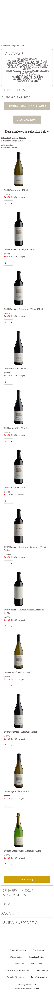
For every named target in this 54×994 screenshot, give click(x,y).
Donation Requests (15, 977)
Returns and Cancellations (17, 970)
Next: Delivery (27, 879)
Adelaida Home (27, 21)
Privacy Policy (16, 956)
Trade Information (39, 977)
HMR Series (36, 963)
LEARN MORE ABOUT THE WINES (27, 106)
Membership (42, 970)
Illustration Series (18, 949)
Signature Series (36, 956)
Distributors (38, 949)
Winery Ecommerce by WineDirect (27, 988)
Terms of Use (18, 963)
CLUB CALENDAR (27, 119)
